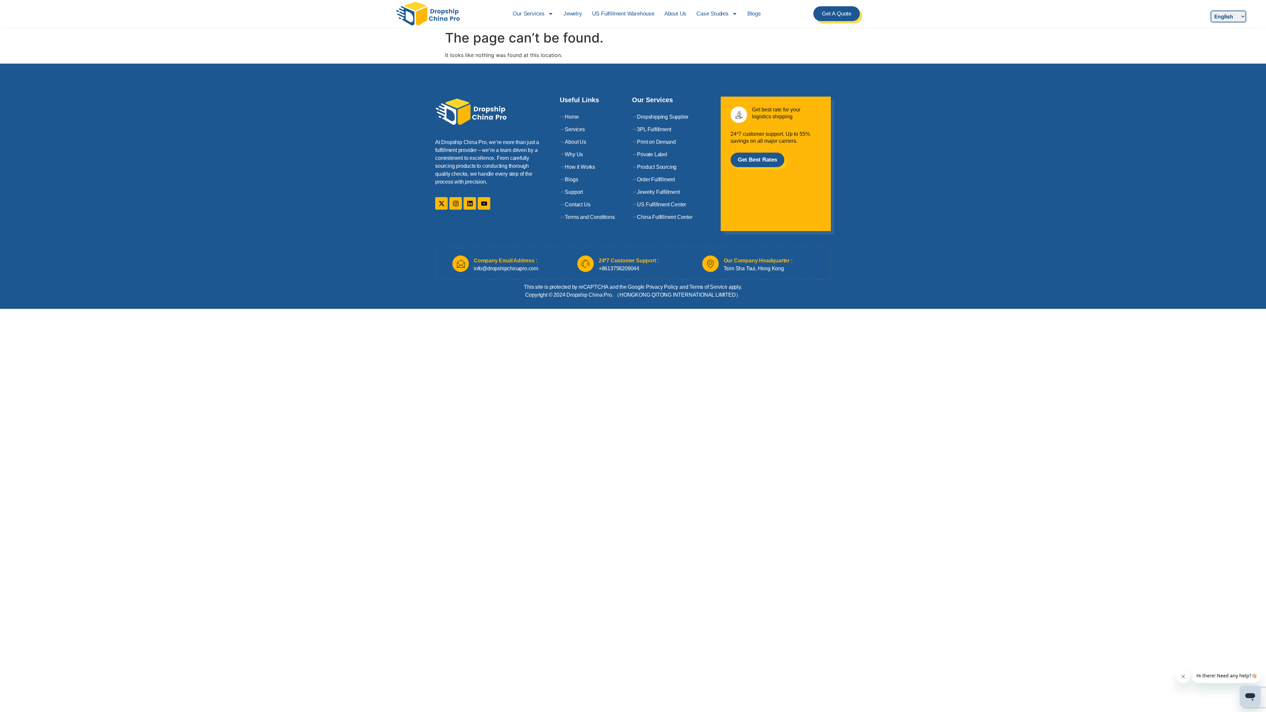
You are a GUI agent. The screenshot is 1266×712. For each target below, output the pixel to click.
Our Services (529, 14)
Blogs (754, 14)
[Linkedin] (470, 203)
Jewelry (572, 14)
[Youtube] (484, 203)
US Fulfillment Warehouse (623, 14)
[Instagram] (455, 203)
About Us (675, 14)
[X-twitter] (441, 203)
